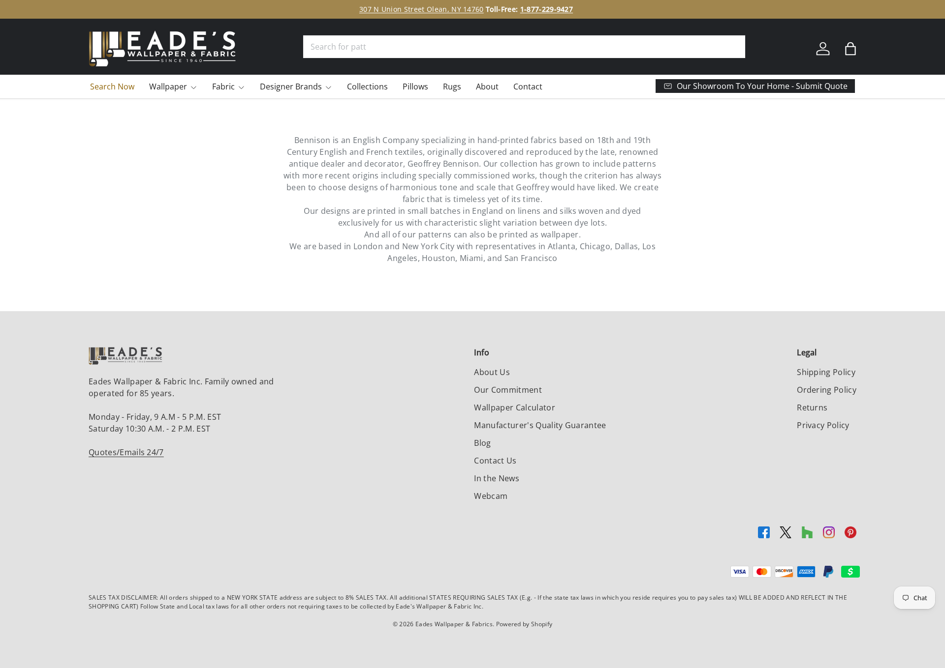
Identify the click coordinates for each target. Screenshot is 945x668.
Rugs (452, 86)
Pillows (415, 86)
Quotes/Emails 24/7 (126, 452)
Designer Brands (291, 86)
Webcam (490, 496)
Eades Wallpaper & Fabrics (454, 624)
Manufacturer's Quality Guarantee (540, 425)
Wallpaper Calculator (514, 407)
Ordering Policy (826, 389)
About (487, 86)
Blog (482, 442)
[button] (850, 48)
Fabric (223, 86)
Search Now (112, 86)
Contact (527, 86)
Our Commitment (507, 389)
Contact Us (495, 460)
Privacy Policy (823, 425)
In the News (496, 478)
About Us (492, 372)
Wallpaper (168, 86)
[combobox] (524, 46)
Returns (812, 407)
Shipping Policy (826, 372)
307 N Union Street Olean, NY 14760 (421, 9)
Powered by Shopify (524, 624)
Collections (367, 86)
